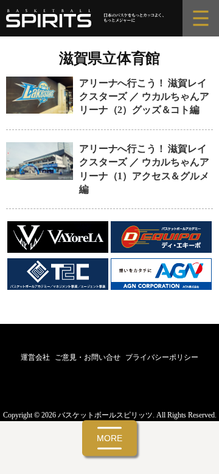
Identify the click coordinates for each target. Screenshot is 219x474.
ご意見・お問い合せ (87, 357)
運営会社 (35, 357)
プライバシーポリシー (161, 357)
